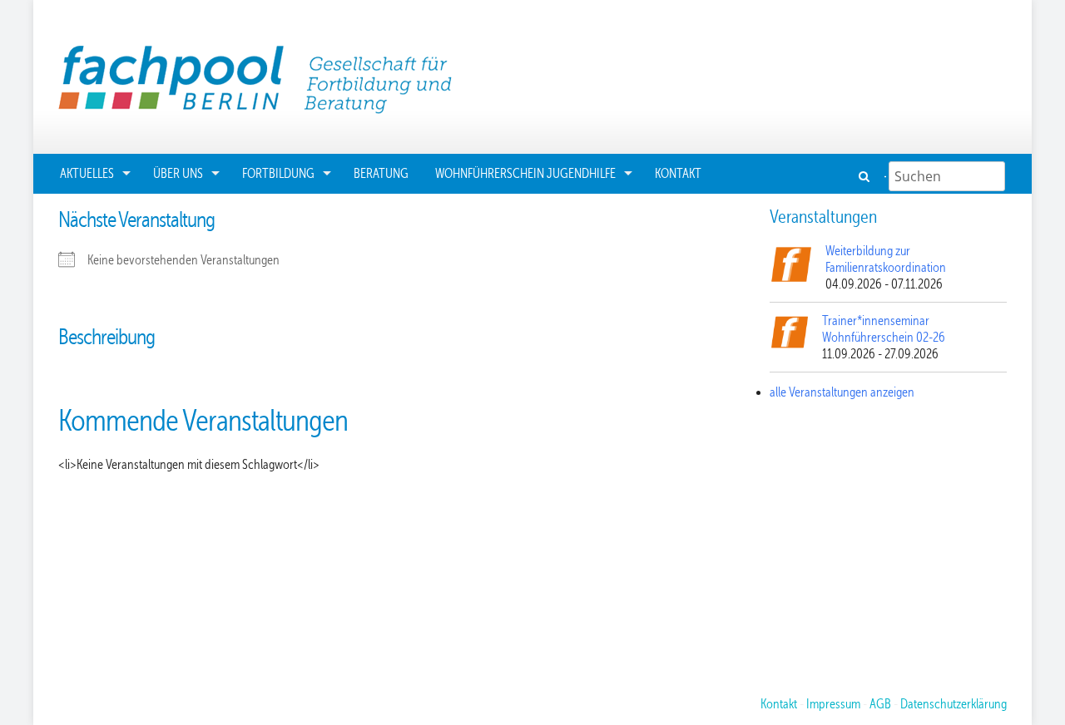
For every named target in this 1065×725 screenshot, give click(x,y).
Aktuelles (87, 173)
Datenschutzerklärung (953, 704)
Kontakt (678, 173)
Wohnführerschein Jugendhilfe (525, 173)
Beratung (381, 173)
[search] (865, 176)
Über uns (178, 173)
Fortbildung (278, 173)
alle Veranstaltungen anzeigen (842, 392)
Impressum (833, 704)
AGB (880, 704)
